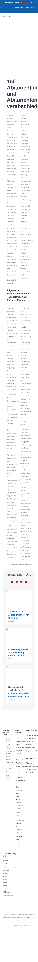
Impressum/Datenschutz (9, 917)
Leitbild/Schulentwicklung (30, 766)
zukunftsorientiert (7, 895)
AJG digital (29, 772)
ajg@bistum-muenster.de (9, 764)
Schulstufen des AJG (30, 743)
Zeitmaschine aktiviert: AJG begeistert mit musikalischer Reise (19, 830)
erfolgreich (6, 892)
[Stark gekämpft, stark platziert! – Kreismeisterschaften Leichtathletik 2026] (19, 674)
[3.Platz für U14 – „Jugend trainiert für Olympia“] (19, 598)
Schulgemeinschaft (30, 735)
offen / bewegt (5, 881)
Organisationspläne (30, 751)
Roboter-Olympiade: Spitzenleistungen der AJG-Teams (18, 652)
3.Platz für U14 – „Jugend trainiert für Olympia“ (18, 614)
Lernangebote (30, 748)
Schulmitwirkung (30, 738)
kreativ (5, 886)
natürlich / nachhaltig (6, 868)
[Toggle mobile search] (31, 18)
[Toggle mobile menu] (34, 18)
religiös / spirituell (5, 874)
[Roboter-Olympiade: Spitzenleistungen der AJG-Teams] (19, 636)
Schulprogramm (30, 769)
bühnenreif (6, 889)
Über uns (29, 763)
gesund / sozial (5, 862)
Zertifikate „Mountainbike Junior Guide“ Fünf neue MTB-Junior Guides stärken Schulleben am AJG (19, 793)
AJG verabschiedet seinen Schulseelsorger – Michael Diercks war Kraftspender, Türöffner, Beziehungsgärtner (19, 752)
